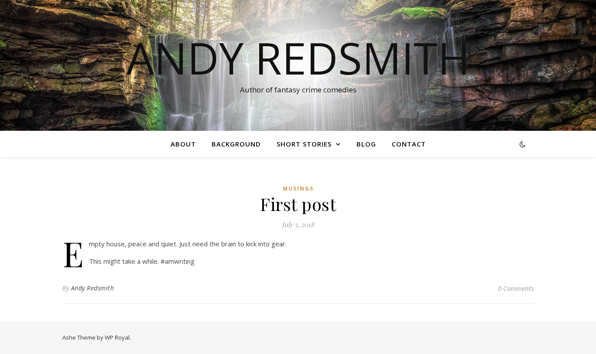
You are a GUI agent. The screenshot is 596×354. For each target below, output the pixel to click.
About (183, 144)
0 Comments (516, 288)
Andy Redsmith (298, 57)
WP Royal (117, 337)
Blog (366, 144)
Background (236, 144)
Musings (298, 188)
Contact (409, 144)
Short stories (304, 144)
